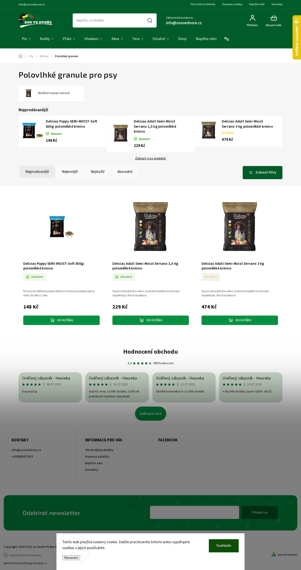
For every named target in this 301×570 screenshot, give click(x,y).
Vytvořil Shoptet (287, 555)
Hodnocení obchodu (150, 351)
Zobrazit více (151, 413)
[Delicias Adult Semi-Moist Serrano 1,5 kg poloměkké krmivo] (151, 227)
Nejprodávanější (37, 171)
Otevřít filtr (262, 172)
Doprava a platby (232, 4)
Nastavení (71, 557)
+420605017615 (22, 456)
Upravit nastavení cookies (26, 555)
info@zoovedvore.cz (26, 450)
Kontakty (277, 4)
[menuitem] (26, 39)
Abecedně (124, 171)
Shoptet (17, 563)
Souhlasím (223, 545)
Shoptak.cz (40, 563)
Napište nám (257, 4)
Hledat (150, 20)
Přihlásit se (260, 512)
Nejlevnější (70, 171)
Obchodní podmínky (202, 4)
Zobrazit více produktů (150, 158)
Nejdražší (97, 171)
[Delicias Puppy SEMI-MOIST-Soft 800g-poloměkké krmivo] (61, 227)
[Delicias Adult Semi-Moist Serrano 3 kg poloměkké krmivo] (240, 227)
